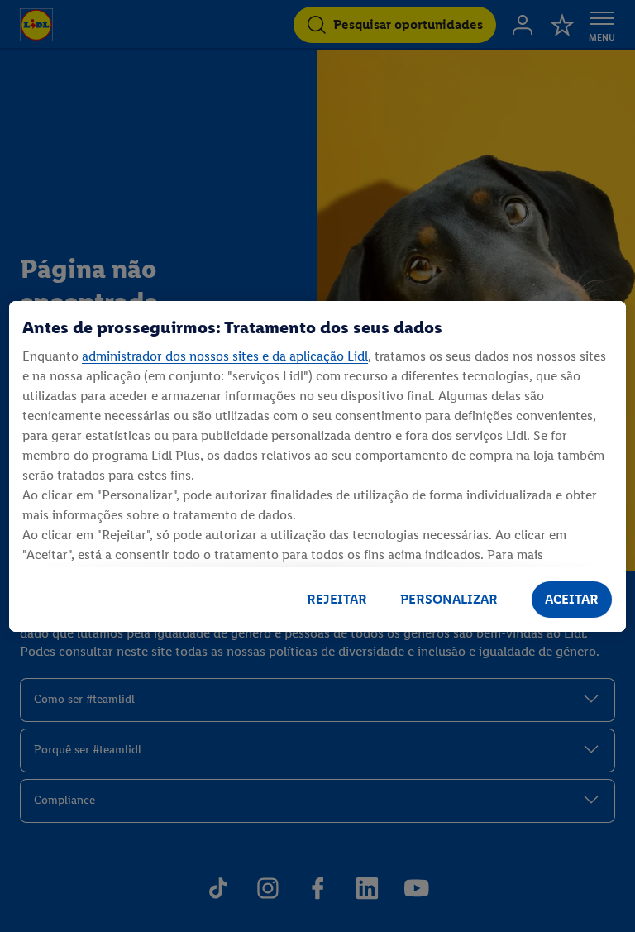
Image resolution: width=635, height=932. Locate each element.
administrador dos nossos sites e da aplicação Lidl (225, 356)
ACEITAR (572, 599)
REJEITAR (337, 599)
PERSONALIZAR (449, 599)
